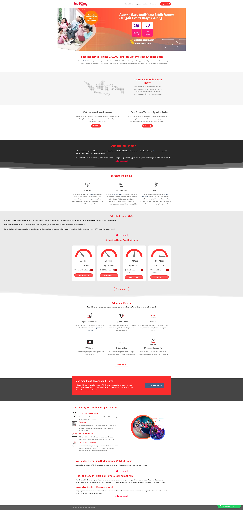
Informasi (153, 4)
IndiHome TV (116, 194)
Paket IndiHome (128, 4)
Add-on (145, 4)
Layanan (138, 4)
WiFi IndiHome (87, 61)
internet (91, 194)
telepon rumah (157, 151)
